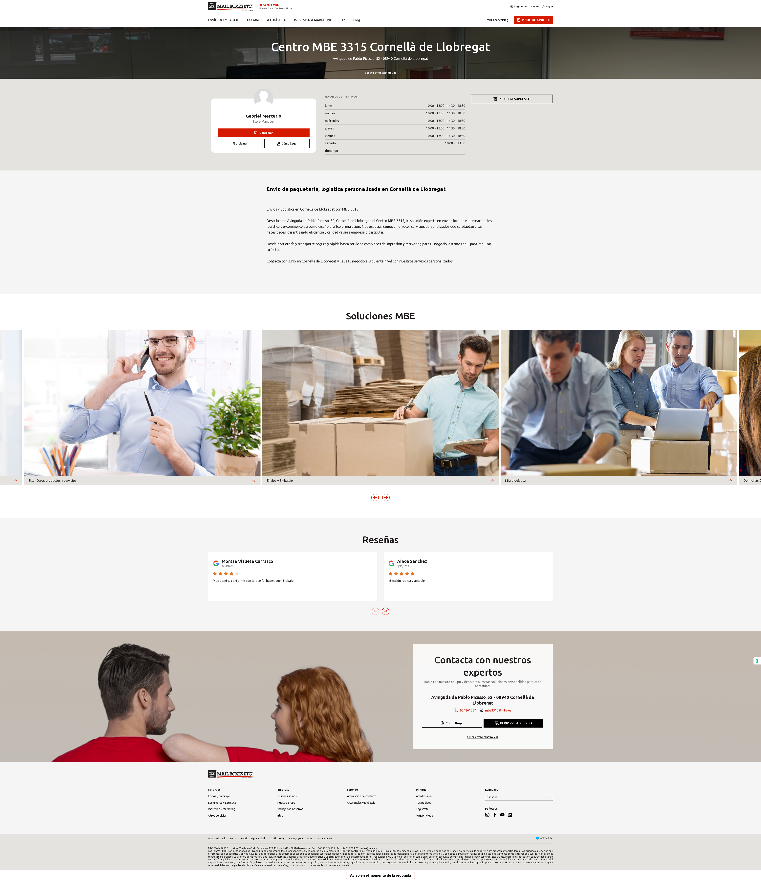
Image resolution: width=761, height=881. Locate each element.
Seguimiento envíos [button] (526, 6)
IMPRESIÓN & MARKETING (313, 20)
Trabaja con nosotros (290, 809)
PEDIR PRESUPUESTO (536, 20)
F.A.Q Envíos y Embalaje (361, 802)
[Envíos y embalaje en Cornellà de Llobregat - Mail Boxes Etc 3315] (230, 6)
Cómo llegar (290, 143)
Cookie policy (277, 838)
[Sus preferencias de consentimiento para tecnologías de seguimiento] (757, 661)
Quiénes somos (287, 796)
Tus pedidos (423, 802)
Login (549, 6)
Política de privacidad (253, 838)
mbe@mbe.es (369, 848)
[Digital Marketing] (544, 838)
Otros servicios (217, 815)
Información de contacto (361, 796)
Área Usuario (424, 796)
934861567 (468, 710)
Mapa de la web (217, 838)
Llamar (243, 143)
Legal (233, 838)
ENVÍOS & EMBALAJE (223, 20)
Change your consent (301, 838)
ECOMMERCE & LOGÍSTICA (266, 20)
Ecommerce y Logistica (222, 802)
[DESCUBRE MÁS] (15, 481)
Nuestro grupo (286, 802)
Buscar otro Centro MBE (380, 73)
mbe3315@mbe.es (498, 710)
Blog (356, 20)
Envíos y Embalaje (219, 796)
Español (492, 797)
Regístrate (422, 809)
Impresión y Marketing (221, 809)
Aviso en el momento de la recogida (380, 875)
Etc (342, 20)
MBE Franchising (497, 20)
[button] (375, 497)
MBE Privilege (424, 815)
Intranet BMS (324, 838)
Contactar (266, 132)
